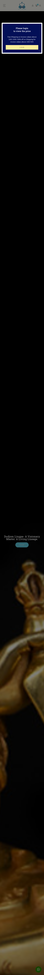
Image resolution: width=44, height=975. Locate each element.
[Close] (41, 20)
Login (22, 47)
